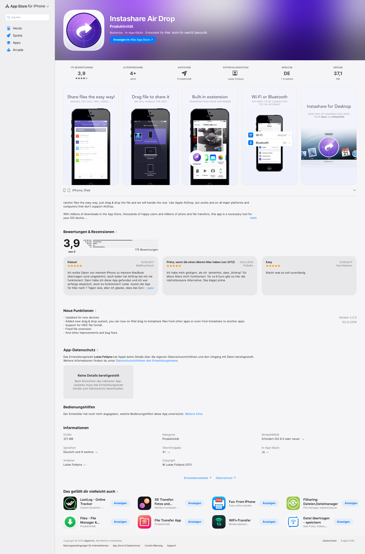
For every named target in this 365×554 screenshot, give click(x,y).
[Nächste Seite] (361, 275)
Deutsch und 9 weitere (78, 452)
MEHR (150, 288)
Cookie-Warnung (154, 545)
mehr (253, 217)
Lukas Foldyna (72, 464)
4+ (164, 452)
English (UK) (347, 541)
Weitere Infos (194, 414)
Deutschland (329, 541)
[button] (27, 28)
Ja (263, 452)
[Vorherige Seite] (59, 275)
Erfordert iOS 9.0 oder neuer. (281, 438)
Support (171, 545)
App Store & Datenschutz (126, 545)
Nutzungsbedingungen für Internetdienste (85, 545)
